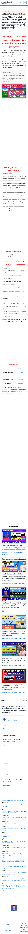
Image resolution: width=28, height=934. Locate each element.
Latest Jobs (19, 552)
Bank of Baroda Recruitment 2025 (9, 824)
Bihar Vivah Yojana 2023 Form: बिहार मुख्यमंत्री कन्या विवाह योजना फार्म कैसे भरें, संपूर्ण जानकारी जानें (14, 660)
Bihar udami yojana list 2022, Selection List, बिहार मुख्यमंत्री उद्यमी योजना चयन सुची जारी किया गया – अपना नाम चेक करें (14, 605)
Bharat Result (6, 2)
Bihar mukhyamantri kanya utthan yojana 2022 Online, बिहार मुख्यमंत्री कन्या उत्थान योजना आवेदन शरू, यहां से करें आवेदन (13, 548)
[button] (21, 3)
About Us (8, 924)
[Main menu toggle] (25, 2)
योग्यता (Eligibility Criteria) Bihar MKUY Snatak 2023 (13, 78)
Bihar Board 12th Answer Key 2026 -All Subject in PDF (13, 800)
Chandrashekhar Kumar (12, 719)
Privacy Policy (8, 930)
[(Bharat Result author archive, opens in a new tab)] (14, 908)
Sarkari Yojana (13, 552)
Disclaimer (8, 928)
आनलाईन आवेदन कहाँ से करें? (8, 80)
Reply (4, 728)
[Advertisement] (14, 118)
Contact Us (8, 926)
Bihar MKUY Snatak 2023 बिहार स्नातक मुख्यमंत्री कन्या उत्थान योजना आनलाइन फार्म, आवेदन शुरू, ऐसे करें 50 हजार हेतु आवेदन (13, 75)
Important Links (6, 81)
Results (18, 610)
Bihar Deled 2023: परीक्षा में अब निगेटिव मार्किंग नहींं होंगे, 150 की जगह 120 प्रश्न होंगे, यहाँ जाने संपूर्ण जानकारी (13, 687)
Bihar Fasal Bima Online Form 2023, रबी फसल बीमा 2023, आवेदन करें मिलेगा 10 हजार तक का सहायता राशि (13, 633)
